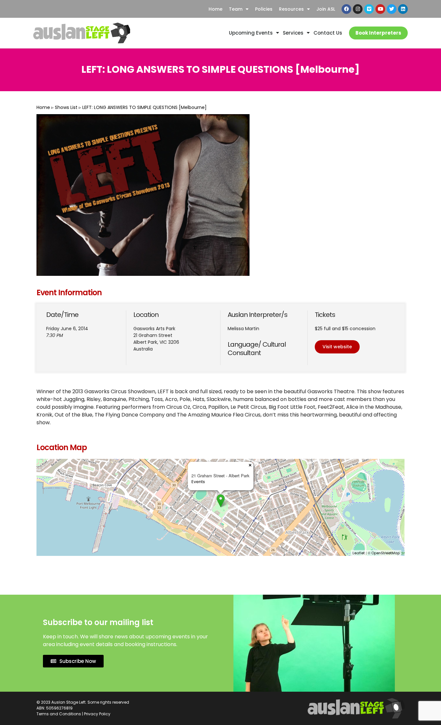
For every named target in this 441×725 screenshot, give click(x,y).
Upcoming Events (251, 32)
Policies (263, 9)
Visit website (337, 346)
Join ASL (325, 9)
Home (215, 9)
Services (293, 32)
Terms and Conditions (58, 714)
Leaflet (359, 553)
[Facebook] (346, 9)
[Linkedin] (403, 9)
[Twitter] (391, 9)
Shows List (66, 107)
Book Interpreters (378, 32)
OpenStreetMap (385, 553)
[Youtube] (380, 9)
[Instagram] (358, 9)
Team (235, 9)
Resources (291, 9)
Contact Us (327, 32)
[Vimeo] (369, 9)
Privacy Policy (97, 714)
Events (198, 482)
